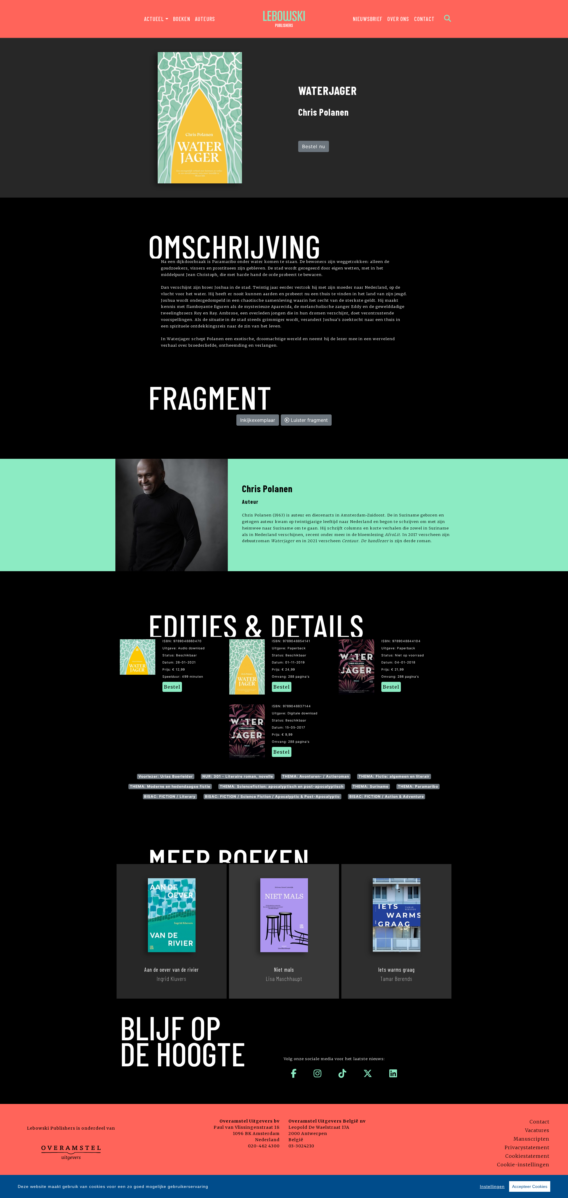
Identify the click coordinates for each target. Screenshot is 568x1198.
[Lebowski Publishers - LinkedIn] (393, 1073)
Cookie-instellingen (523, 1165)
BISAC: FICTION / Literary (170, 796)
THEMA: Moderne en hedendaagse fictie (170, 786)
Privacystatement (527, 1147)
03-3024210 (301, 1146)
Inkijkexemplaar (257, 420)
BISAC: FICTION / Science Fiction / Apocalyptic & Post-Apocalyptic (272, 796)
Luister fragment (308, 420)
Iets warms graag (396, 969)
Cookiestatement (527, 1156)
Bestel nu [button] (313, 146)
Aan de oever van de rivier (171, 969)
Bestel (172, 687)
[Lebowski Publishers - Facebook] (294, 1073)
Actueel (154, 18)
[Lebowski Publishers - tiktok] (342, 1073)
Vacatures (537, 1130)
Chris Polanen (267, 488)
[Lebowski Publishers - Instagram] (317, 1073)
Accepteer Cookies (529, 1186)
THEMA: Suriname (370, 786)
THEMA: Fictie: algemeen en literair (394, 776)
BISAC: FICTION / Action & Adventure (386, 796)
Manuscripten (531, 1139)
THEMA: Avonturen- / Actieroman (315, 776)
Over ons (398, 18)
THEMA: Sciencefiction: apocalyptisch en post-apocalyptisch (281, 786)
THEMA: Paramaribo (418, 786)
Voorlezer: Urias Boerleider (165, 776)
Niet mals (284, 969)
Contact (424, 18)
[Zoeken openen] (448, 18)
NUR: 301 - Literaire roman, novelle (237, 776)
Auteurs (205, 18)
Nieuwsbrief (368, 18)
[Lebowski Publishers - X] (368, 1073)
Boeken (181, 18)
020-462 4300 (264, 1146)
